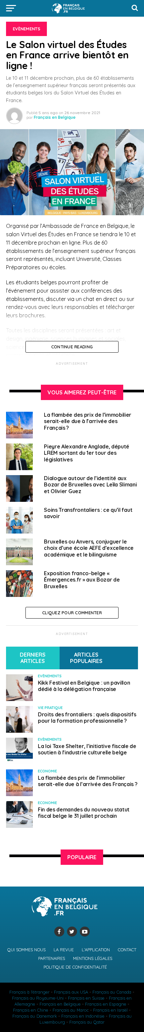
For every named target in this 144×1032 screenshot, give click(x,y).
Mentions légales (92, 958)
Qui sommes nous (26, 949)
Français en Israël (110, 1010)
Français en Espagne (105, 1004)
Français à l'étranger (29, 992)
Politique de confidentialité (75, 967)
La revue (64, 949)
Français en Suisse (86, 998)
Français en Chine (30, 1010)
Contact (127, 949)
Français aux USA (71, 992)
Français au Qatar (86, 1022)
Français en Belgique (55, 117)
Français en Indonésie (82, 1016)
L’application (96, 949)
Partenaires (51, 958)
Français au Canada (111, 992)
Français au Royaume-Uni (38, 998)
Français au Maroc (71, 1010)
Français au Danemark (34, 1016)
